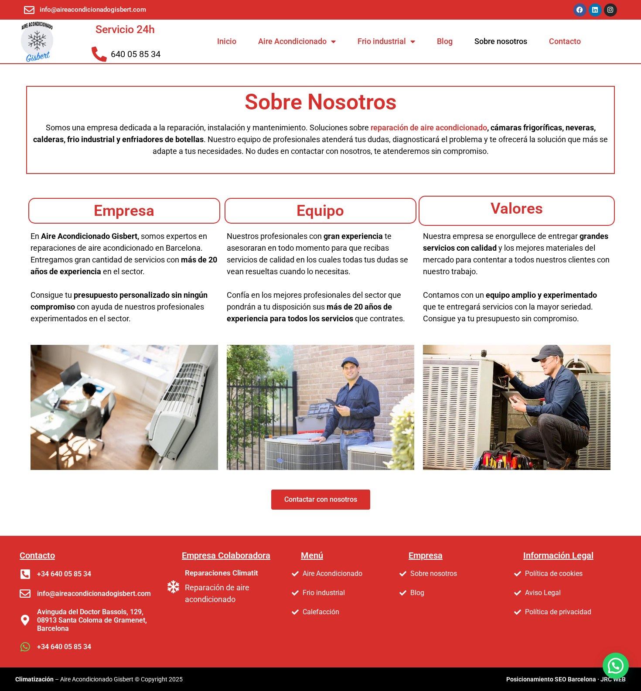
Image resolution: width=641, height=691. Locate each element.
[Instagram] (610, 10)
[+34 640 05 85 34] (25, 573)
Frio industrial (382, 41)
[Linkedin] (595, 10)
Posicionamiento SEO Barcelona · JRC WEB (566, 679)
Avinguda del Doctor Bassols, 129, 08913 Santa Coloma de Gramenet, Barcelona (92, 620)
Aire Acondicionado (292, 41)
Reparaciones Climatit (221, 572)
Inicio (226, 41)
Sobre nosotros (500, 41)
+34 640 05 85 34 (64, 574)
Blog (445, 41)
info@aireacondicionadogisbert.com (94, 593)
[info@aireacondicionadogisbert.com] (25, 593)
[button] (616, 666)
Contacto (565, 41)
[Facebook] (579, 10)
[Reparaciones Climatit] (173, 586)
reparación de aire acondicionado (429, 127)
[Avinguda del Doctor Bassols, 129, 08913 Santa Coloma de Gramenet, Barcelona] (25, 620)
